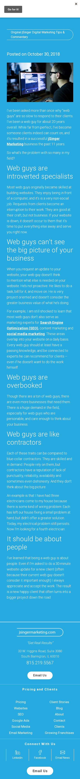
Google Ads (20, 720)
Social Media (20, 726)
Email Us (40, 675)
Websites (21, 708)
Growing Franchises (59, 733)
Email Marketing (20, 733)
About (59, 714)
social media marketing (26, 334)
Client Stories (59, 702)
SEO (21, 714)
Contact (59, 720)
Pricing (21, 702)
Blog (59, 708)
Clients (59, 726)
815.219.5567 (40, 662)
